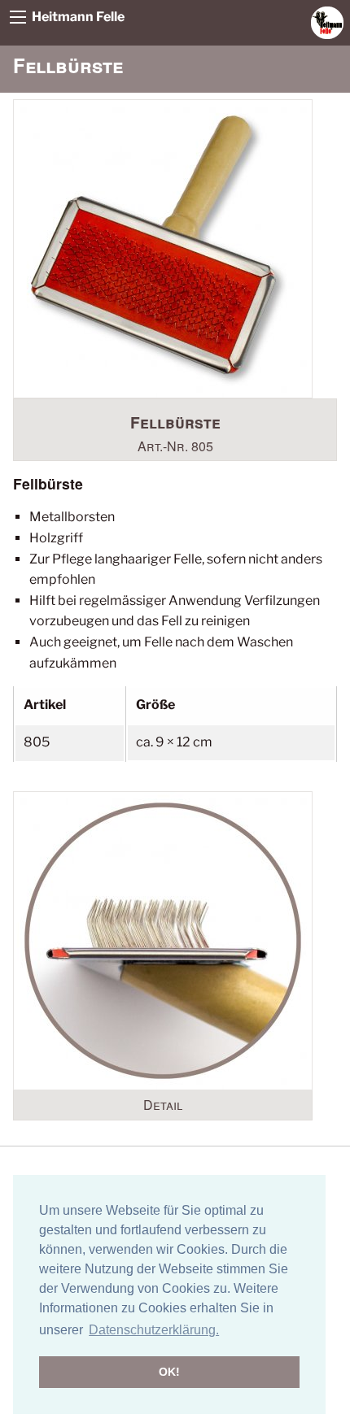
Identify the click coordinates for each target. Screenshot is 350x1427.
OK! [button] (169, 1371)
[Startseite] (327, 21)
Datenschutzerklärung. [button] (154, 1330)
